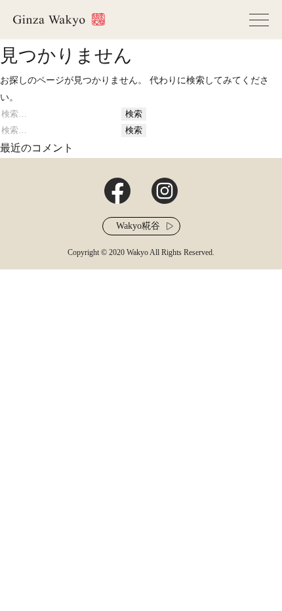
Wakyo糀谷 (138, 226)
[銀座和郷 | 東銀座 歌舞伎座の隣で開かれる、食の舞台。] (59, 20)
